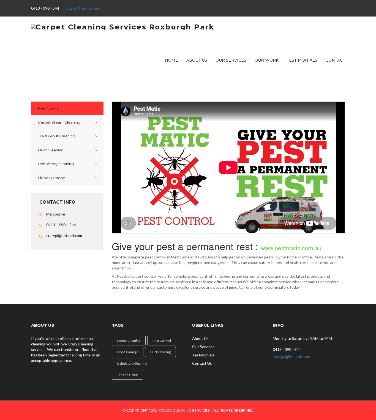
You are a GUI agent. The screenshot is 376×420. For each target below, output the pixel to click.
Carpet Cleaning (128, 341)
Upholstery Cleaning (132, 363)
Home (171, 60)
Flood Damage (51, 178)
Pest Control (49, 108)
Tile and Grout (127, 375)
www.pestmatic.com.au (291, 248)
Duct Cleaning (51, 150)
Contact (335, 60)
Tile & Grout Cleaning (56, 136)
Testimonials (302, 60)
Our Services (231, 60)
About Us (196, 60)
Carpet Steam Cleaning (59, 122)
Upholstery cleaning (56, 164)
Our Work (267, 60)
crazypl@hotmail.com (83, 8)
